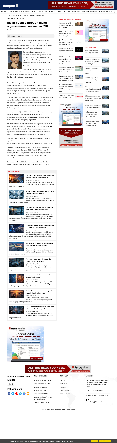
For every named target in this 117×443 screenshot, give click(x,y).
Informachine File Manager (42, 380)
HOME (9, 15)
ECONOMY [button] (67, 11)
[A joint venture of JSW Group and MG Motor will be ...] (79, 60)
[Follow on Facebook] (9, 393)
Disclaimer (63, 387)
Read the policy (105, 441)
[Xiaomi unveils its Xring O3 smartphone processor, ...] (105, 89)
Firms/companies (39, 15)
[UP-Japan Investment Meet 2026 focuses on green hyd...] (105, 98)
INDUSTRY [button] (34, 11)
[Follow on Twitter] (12, 393)
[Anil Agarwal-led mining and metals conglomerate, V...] (79, 25)
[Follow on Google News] (24, 393)
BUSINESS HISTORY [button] (105, 11)
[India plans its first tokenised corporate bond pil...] (105, 62)
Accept (95, 441)
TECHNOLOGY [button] (43, 11)
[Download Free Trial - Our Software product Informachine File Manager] (32, 344)
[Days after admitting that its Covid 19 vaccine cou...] (79, 70)
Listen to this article (17, 36)
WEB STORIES (94, 11)
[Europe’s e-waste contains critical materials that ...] (105, 71)
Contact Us (63, 384)
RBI (23, 18)
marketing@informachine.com (97, 402)
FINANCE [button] (52, 11)
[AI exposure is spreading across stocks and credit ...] (105, 123)
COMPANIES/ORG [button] (13, 11)
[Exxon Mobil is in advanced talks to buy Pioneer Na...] (79, 96)
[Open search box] (114, 11)
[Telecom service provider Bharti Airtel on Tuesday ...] (79, 51)
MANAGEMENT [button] (25, 11)
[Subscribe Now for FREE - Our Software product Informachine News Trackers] (81, 5)
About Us (63, 380)
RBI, (19, 18)
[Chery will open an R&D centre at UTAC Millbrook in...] (105, 106)
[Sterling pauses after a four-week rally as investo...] (105, 53)
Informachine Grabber (40, 387)
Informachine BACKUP (40, 394)
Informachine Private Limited (55, 409)
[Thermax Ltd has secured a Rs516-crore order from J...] (79, 34)
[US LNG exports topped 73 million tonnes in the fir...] (105, 80)
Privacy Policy (64, 390)
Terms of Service (65, 394)
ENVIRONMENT (76, 11)
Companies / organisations (22, 15)
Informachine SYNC (39, 390)
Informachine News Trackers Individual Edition (42, 398)
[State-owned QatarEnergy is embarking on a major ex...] (79, 42)
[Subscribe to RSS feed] (28, 393)
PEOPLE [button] (3, 11)
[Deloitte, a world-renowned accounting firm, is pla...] (79, 78)
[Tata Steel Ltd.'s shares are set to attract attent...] (79, 88)
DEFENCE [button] (85, 11)
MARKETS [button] (59, 11)
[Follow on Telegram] (20, 393)
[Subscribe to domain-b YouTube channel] (16, 393)
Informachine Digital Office (42, 384)
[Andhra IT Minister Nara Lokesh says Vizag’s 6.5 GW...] (105, 114)
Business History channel (41, 402)
